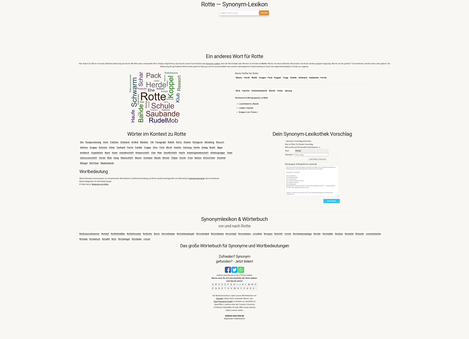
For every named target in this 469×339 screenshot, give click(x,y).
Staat (114, 152)
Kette (179, 142)
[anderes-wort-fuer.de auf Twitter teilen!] (234, 272)
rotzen (146, 239)
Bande (157, 158)
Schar (112, 147)
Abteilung (209, 142)
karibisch (84, 152)
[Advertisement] (234, 35)
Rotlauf (105, 233)
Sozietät (221, 158)
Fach (162, 147)
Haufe (182, 152)
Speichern (331, 201)
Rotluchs (147, 233)
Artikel (134, 142)
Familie (138, 147)
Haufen (177, 147)
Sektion (84, 147)
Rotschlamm (217, 233)
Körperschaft (142, 152)
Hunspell (219, 298)
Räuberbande (107, 163)
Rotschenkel (202, 233)
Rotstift (278, 233)
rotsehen (257, 233)
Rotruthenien (168, 233)
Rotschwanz (244, 233)
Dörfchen (94, 163)
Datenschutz (240, 318)
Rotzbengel (124, 239)
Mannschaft (127, 158)
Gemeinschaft (126, 152)
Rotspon (268, 233)
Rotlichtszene (134, 233)
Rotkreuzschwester (89, 233)
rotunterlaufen (373, 233)
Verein (102, 158)
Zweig (205, 147)
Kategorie (198, 142)
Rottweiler (328, 233)
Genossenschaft (88, 158)
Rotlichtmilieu (118, 233)
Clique (174, 158)
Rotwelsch (94, 239)
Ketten (165, 158)
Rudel (212, 147)
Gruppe (93, 147)
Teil (152, 142)
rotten (287, 233)
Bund (107, 152)
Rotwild (106, 239)
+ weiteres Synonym (317, 159)
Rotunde (359, 233)
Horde (182, 158)
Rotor (157, 233)
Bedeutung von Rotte (100, 184)
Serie (105, 142)
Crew (190, 158)
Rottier (317, 233)
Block (169, 147)
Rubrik (171, 142)
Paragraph (160, 142)
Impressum (228, 318)
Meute (138, 158)
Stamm (187, 142)
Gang (116, 158)
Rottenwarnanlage (302, 233)
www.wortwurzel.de (196, 178)
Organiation (97, 152)
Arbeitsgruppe (217, 152)
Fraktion (114, 142)
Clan (153, 152)
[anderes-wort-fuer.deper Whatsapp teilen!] (241, 272)
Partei (130, 147)
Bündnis (144, 142)
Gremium (147, 158)
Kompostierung (93, 142)
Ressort (220, 142)
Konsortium (209, 158)
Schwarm (125, 142)
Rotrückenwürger (185, 233)
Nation (198, 158)
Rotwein (83, 239)
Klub (109, 158)
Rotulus (339, 233)
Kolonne (103, 147)
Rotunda (349, 233)
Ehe (82, 142)
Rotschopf (231, 233)
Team (229, 152)
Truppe (147, 147)
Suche (264, 13)
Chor (155, 147)
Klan (159, 152)
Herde (196, 147)
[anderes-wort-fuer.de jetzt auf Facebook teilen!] (228, 272)
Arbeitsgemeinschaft (197, 152)
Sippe (220, 147)
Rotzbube (137, 239)
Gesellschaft (170, 152)
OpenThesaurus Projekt (223, 301)
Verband (121, 147)
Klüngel (84, 163)
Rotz (114, 239)
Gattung (187, 147)
